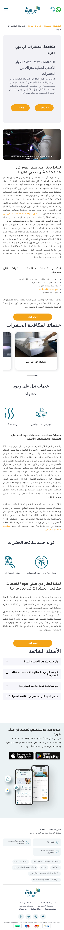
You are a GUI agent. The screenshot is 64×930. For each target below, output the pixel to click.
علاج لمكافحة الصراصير (48, 289)
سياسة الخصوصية (28, 903)
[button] (32, 661)
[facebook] (43, 917)
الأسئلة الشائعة (26, 906)
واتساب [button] (21, 108)
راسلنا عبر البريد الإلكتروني (47, 852)
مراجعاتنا (23, 909)
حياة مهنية (36, 909)
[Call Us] (52, 9)
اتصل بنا (50, 842)
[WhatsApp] (58, 9)
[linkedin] (21, 917)
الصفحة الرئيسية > (51, 26)
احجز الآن (33, 317)
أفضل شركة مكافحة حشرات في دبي (21, 214)
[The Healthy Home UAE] (32, 10)
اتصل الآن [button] (45, 108)
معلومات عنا (51, 909)
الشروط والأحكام (48, 903)
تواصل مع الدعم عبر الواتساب (16, 842)
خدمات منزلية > (33, 26)
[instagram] (36, 917)
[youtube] (28, 917)
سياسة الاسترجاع (45, 906)
